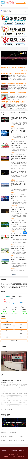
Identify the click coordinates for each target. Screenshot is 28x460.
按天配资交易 (13, 255)
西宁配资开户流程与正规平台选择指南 (9, 432)
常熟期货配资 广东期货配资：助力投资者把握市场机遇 (12, 440)
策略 (21, 327)
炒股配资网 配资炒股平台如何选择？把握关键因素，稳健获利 (14, 428)
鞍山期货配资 (13, 166)
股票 (21, 324)
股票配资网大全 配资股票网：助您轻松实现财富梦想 (13, 67)
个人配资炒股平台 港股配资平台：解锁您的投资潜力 (12, 436)
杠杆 (21, 321)
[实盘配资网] (7, 2)
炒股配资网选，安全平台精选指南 (18, 197)
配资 (7, 327)
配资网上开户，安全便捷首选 (18, 131)
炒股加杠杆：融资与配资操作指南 (18, 260)
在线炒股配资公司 (7, 324)
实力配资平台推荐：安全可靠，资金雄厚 (18, 223)
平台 (7, 330)
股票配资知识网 (17, 456)
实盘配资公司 (13, 139)
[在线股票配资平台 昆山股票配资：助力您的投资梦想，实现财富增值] (4, 97)
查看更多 (14, 274)
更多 (25, 11)
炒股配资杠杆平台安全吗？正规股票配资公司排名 (13, 102)
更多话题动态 (14, 340)
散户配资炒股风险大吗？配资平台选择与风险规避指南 (18, 172)
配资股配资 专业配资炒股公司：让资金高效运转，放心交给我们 (13, 397)
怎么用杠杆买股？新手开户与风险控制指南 (18, 144)
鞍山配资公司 (13, 179)
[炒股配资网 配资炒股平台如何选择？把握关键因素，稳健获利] (14, 422)
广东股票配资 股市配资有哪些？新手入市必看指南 (11, 380)
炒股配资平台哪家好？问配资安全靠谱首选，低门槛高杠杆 (18, 158)
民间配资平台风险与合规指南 (18, 184)
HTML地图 (21, 454)
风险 (21, 333)
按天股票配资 (13, 152)
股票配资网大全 (24, 70)
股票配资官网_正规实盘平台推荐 (19, 118)
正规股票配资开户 (14, 205)
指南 (7, 337)
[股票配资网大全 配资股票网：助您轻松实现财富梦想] (14, 58)
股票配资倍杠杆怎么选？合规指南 (18, 236)
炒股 (7, 333)
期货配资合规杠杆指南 (17, 248)
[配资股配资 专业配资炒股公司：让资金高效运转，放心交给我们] (4, 87)
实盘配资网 (4, 450)
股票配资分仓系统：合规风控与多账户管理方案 (18, 210)
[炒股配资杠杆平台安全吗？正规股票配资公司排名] (4, 106)
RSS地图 (16, 454)
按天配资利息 (13, 126)
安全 (21, 330)
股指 (7, 321)
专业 (21, 337)
